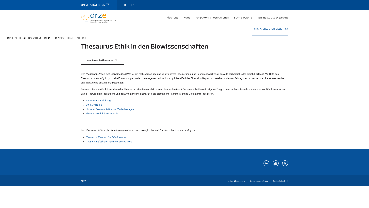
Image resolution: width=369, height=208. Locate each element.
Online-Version (94, 104)
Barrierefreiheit (279, 181)
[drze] (98, 17)
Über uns (172, 17)
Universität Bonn (93, 4)
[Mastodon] (285, 163)
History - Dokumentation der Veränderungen (110, 109)
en (132, 4)
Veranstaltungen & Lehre (273, 17)
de (125, 4)
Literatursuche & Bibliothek (271, 28)
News (187, 17)
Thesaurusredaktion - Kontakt (102, 113)
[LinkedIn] (266, 163)
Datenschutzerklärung (259, 181)
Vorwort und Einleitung (98, 100)
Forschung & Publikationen (212, 17)
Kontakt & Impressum (236, 181)
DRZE (10, 38)
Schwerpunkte (243, 17)
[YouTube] (276, 163)
